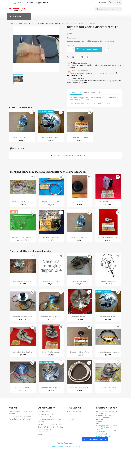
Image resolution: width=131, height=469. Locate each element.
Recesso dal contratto (95, 439)
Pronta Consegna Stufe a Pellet (20, 416)
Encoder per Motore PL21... (80, 137)
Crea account (72, 417)
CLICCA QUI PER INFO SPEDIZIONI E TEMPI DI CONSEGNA (91, 103)
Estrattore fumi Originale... (108, 388)
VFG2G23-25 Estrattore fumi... (22, 281)
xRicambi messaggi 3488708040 (38, 2)
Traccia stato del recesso (65, 443)
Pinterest (87, 57)
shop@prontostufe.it (103, 436)
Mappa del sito (43, 432)
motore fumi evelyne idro (51, 281)
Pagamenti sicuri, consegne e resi (50, 424)
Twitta (82, 57)
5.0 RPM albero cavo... (108, 202)
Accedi (69, 414)
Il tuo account (74, 408)
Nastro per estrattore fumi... (80, 388)
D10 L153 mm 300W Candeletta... (23, 202)
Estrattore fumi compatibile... (51, 388)
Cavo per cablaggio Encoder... (108, 352)
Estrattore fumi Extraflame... (23, 317)
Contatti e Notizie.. (44, 411)
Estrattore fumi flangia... (21, 137)
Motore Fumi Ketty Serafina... (23, 352)
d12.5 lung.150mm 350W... (51, 202)
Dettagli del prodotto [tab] (92, 92)
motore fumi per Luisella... (51, 352)
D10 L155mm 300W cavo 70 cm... (23, 237)
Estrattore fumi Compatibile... (51, 317)
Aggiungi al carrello (88, 49)
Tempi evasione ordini (45, 414)
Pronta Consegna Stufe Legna (19, 419)
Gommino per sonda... (79, 202)
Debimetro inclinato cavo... (51, 237)
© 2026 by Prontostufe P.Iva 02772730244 (65, 447)
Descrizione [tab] (76, 92)
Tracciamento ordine (74, 411)
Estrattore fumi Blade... (80, 281)
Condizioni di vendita (45, 417)
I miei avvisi (70, 419)
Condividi (77, 57)
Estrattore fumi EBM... (79, 317)
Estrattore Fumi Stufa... (108, 281)
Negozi (40, 434)
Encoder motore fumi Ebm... (108, 237)
